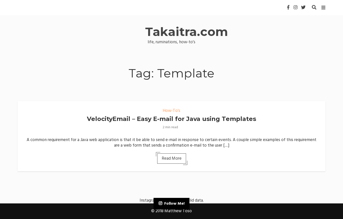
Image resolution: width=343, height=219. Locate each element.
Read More (172, 158)
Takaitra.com (186, 31)
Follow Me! (174, 203)
